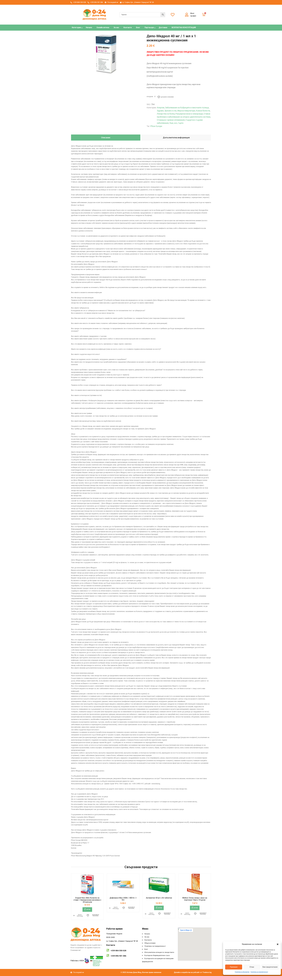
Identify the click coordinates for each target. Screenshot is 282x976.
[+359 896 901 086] (107, 955)
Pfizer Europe (156, 126)
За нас (146, 937)
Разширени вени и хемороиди (189, 114)
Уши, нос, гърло (176, 123)
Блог (146, 949)
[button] (277, 944)
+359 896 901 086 (118, 956)
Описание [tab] (105, 137)
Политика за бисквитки (242, 972)
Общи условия (149, 943)
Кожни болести (203, 110)
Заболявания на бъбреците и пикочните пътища (187, 107)
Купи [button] (88, 909)
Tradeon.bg (207, 972)
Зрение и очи (170, 110)
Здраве (160, 110)
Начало (147, 934)
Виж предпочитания (270, 967)
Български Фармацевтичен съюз (157, 955)
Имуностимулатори (186, 110)
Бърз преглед (80, 915)
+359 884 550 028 (118, 950)
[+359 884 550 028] (107, 950)
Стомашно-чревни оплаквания (171, 120)
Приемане (233, 967)
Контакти (148, 940)
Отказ (252, 967)
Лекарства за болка (166, 114)
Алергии (160, 107)
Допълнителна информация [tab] (176, 137)
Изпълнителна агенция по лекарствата (159, 952)
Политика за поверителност (259, 972)
